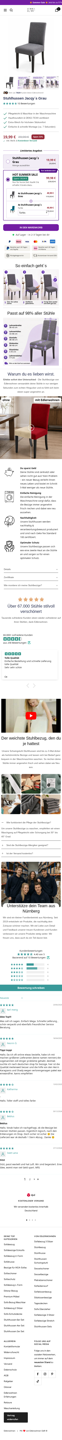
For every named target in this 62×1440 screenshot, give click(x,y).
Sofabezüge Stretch (44, 1320)
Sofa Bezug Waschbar (15, 1302)
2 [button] (30, 1179)
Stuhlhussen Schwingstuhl (41, 1261)
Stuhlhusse (39, 1253)
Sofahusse (9, 1261)
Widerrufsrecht (11, 1352)
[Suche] (11, 10)
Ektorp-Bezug (11, 1290)
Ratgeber (8, 1381)
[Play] (31, 716)
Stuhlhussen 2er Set (14, 1331)
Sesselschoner (41, 1268)
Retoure (8, 1402)
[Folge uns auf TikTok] (37, 1381)
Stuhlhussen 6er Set (14, 1319)
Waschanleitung (12, 1408)
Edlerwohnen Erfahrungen (10, 1395)
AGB (6, 1375)
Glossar (7, 1387)
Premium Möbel (11, 1296)
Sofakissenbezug (42, 1291)
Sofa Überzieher (42, 1309)
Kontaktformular (12, 1346)
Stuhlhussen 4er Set (14, 1325)
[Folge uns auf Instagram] (44, 1374)
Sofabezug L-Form (13, 1285)
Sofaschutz (9, 1279)
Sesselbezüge (41, 1274)
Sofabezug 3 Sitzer (43, 1241)
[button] (10, 103)
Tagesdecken (41, 1303)
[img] (32, 639)
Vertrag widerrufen (12, 1417)
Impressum (9, 1358)
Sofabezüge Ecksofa (14, 1250)
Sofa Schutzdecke (13, 1314)
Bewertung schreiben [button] (31, 988)
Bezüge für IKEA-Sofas (15, 1267)
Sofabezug (9, 1244)
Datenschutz (10, 1369)
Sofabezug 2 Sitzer (13, 1308)
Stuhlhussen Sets (43, 1326)
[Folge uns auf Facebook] (37, 1374)
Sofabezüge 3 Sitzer (44, 1315)
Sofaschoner (10, 1273)
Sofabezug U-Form (13, 1256)
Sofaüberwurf (41, 1286)
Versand (8, 1364)
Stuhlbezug (40, 1247)
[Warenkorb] (56, 10)
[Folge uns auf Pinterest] (52, 1374)
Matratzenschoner (43, 1280)
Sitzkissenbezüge (43, 1297)
